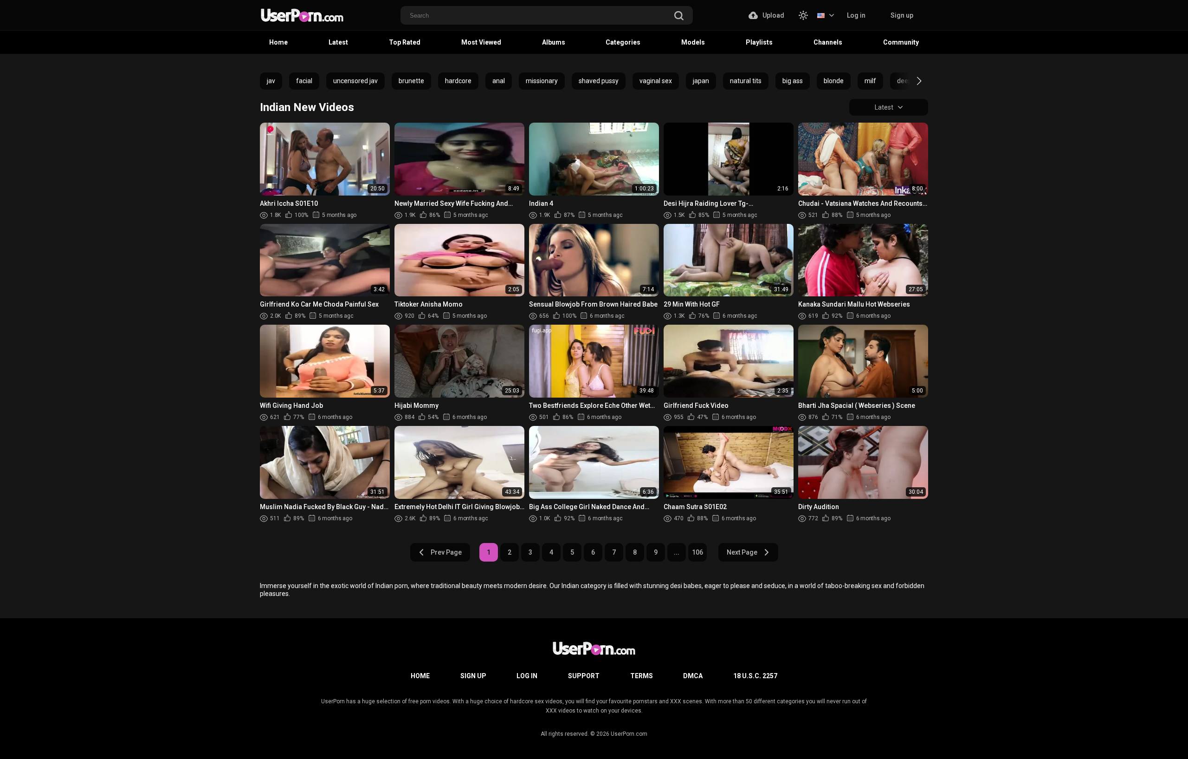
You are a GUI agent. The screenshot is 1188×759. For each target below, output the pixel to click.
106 (697, 552)
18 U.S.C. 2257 (755, 676)
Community (901, 42)
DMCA (693, 676)
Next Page (742, 552)
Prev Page (446, 552)
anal (498, 81)
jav (271, 81)
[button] (910, 81)
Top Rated (404, 42)
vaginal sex (655, 81)
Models (693, 42)
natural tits (746, 81)
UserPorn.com (629, 734)
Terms (641, 676)
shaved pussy (599, 81)
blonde (834, 81)
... (676, 552)
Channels (828, 42)
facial (304, 81)
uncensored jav (355, 81)
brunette (411, 81)
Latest (338, 42)
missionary (542, 81)
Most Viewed (481, 42)
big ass (792, 81)
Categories (623, 42)
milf (870, 81)
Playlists (759, 42)
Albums (553, 42)
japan (701, 81)
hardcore (458, 81)
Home (278, 42)
